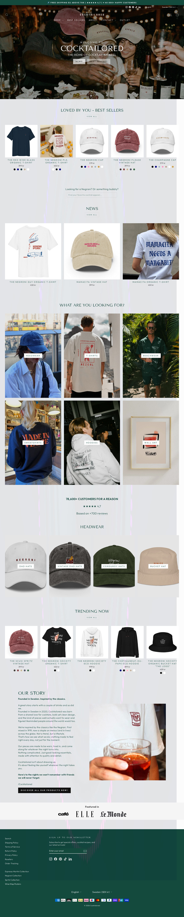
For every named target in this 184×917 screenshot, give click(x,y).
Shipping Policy (11, 842)
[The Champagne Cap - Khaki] (173, 167)
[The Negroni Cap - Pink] (88, 167)
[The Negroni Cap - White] (102, 167)
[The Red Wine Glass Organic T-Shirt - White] (28, 169)
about (93, 20)
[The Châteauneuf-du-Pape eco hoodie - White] (134, 670)
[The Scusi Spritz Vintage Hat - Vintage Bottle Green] (28, 670)
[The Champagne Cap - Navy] (156, 167)
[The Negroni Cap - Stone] (92, 167)
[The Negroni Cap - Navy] (85, 167)
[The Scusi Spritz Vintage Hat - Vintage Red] (18, 670)
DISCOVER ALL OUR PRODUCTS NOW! (44, 790)
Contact (107, 20)
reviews (102, 513)
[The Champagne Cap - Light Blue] (159, 167)
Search (8, 838)
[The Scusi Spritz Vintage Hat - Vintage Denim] (25, 670)
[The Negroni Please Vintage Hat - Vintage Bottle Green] (134, 169)
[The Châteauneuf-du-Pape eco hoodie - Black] (124, 670)
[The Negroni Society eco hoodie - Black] (90, 670)
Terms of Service (12, 847)
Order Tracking (11, 863)
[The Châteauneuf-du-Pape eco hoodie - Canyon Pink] (127, 670)
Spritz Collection (12, 880)
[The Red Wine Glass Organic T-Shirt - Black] (14, 169)
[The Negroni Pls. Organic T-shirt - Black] (56, 169)
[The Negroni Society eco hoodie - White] (94, 670)
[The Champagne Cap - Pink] (162, 167)
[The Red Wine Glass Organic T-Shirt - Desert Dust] (25, 169)
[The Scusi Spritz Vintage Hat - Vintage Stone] (21, 670)
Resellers (9, 859)
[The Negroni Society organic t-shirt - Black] (55, 670)
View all (92, 116)
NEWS (79, 61)
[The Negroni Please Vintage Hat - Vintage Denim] (131, 169)
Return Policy (11, 851)
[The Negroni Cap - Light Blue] (95, 167)
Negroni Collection (13, 875)
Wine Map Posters (13, 884)
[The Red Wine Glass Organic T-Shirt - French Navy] (18, 169)
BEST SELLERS (99, 61)
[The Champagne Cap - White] (169, 167)
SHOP (58, 20)
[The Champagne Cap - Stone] (166, 167)
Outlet (125, 20)
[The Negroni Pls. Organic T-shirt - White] (53, 169)
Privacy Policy (11, 855)
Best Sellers (76, 20)
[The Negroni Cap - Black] (82, 167)
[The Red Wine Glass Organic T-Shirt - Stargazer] (21, 169)
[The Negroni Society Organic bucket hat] (161, 673)
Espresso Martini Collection (17, 871)
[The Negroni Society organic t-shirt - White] (58, 670)
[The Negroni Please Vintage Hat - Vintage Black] (120, 169)
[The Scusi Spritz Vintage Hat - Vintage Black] (14, 670)
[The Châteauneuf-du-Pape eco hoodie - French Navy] (120, 670)
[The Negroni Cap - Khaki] (99, 167)
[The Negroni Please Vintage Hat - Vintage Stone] (127, 169)
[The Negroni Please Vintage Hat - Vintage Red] (124, 169)
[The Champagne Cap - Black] (152, 167)
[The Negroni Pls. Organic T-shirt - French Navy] (60, 169)
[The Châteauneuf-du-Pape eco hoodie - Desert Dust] (131, 670)
